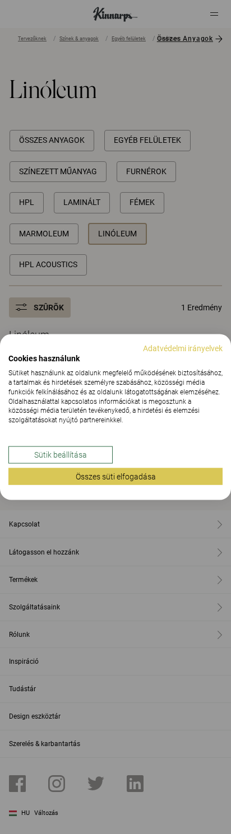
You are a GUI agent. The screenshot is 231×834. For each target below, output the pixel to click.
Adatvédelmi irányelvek (183, 347)
